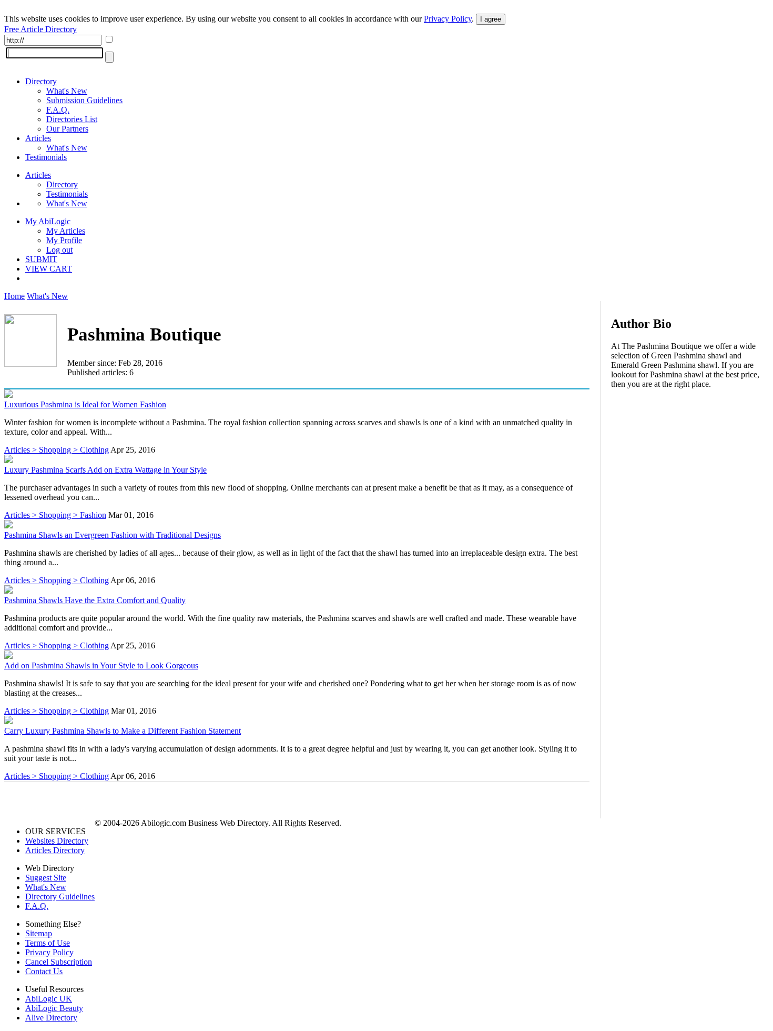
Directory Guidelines (60, 896)
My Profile (64, 240)
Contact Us (44, 971)
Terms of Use (47, 942)
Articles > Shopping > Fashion (55, 515)
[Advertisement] (690, 465)
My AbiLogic (47, 221)
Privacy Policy (448, 18)
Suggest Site (45, 877)
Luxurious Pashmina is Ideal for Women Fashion (85, 404)
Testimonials (46, 157)
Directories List (71, 119)
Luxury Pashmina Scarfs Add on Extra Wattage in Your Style (105, 469)
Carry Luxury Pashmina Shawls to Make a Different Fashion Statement (122, 730)
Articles (38, 138)
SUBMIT (41, 259)
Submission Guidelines (84, 100)
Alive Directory (51, 1017)
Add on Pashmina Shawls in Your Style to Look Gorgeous (101, 665)
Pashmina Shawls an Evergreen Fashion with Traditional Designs (112, 534)
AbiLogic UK (48, 998)
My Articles (65, 230)
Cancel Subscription (58, 961)
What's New (66, 90)
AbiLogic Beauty (54, 1008)
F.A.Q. (57, 109)
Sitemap (38, 933)
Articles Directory (55, 850)
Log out (59, 249)
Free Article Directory (40, 29)
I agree (490, 19)
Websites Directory (56, 840)
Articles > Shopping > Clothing (56, 449)
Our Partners (67, 128)
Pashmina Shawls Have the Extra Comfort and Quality (95, 600)
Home (14, 296)
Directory (41, 81)
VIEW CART (48, 268)
